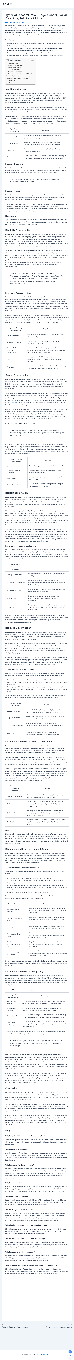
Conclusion (11, 80)
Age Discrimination (13, 63)
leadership (15, 402)
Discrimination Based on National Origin (19, 76)
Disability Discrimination (15, 65)
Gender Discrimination (14, 67)
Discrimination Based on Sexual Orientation (21, 74)
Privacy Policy (47, 1355)
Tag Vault (7, 3)
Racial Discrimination (14, 69)
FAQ (10, 82)
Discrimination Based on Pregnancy (18, 78)
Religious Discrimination (15, 71)
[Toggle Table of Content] (31, 60)
